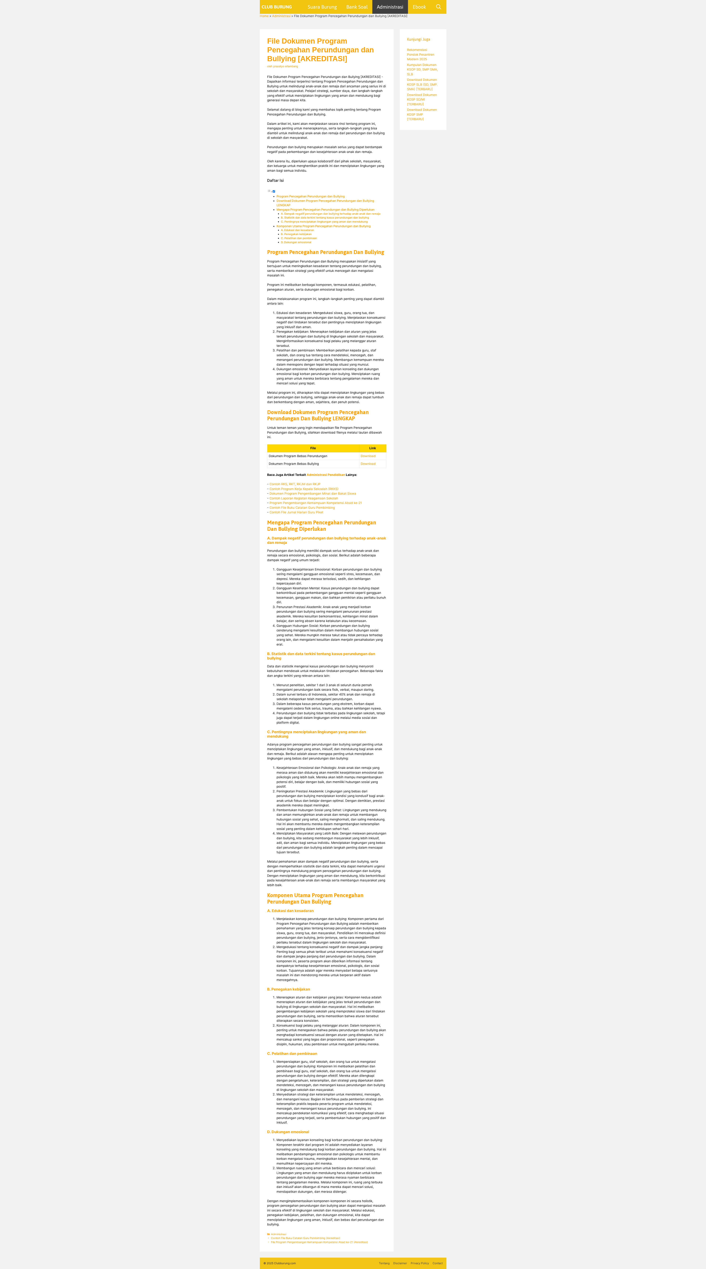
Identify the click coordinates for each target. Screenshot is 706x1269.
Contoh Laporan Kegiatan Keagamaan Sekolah (304, 498)
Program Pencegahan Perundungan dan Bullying (311, 196)
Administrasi (390, 7)
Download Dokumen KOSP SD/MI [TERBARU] (422, 99)
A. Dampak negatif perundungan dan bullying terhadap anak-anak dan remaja (330, 213)
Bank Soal (357, 7)
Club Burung (277, 6)
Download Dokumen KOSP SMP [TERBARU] (422, 114)
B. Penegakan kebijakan (296, 234)
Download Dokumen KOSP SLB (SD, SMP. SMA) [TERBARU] (422, 84)
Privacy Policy (420, 1263)
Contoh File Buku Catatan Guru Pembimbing (302, 508)
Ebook (419, 7)
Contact (438, 1263)
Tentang (384, 1263)
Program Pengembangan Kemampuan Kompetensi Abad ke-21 (316, 503)
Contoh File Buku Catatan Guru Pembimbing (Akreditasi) (305, 1238)
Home (264, 16)
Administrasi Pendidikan (326, 475)
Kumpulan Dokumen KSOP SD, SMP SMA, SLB (422, 69)
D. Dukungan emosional (296, 242)
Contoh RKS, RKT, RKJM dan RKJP (295, 484)
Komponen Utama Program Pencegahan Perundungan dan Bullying (324, 226)
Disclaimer (400, 1263)
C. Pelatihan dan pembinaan (299, 238)
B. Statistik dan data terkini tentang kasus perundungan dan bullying (325, 217)
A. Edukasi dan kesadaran (297, 230)
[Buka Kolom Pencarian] (438, 7)
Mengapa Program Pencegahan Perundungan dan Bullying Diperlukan (326, 209)
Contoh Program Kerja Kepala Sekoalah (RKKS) (304, 489)
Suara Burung (322, 7)
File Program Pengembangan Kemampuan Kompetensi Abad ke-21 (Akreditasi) (319, 1242)
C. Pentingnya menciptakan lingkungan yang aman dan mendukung (324, 221)
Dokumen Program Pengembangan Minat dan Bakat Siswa (313, 493)
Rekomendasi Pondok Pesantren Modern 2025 (420, 54)
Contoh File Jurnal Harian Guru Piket (296, 512)
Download (368, 456)
